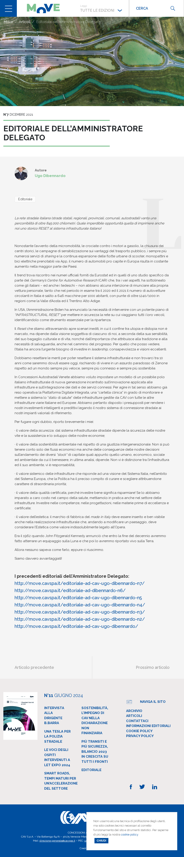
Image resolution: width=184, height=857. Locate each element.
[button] (101, 8)
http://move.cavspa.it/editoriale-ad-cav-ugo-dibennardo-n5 (78, 597)
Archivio (134, 711)
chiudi (101, 840)
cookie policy (129, 834)
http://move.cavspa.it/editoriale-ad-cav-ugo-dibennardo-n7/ (80, 583)
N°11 (63, 695)
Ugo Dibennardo (50, 175)
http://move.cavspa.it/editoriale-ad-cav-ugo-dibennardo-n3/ (80, 612)
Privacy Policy (140, 736)
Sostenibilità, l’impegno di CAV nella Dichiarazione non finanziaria (94, 720)
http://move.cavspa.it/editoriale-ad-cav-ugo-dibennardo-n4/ (80, 605)
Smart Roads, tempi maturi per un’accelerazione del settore (61, 781)
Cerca (173, 8)
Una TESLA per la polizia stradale (57, 736)
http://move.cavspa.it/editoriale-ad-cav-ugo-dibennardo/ (76, 626)
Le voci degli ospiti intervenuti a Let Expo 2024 (57, 757)
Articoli (134, 716)
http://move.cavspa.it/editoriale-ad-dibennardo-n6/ (70, 590)
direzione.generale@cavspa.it (57, 840)
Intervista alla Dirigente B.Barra (54, 715)
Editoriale (25, 199)
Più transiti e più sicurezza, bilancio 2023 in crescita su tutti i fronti (94, 752)
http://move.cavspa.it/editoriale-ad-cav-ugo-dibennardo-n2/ (80, 619)
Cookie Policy (139, 731)
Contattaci (137, 721)
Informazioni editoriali (148, 726)
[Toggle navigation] (8, 8)
